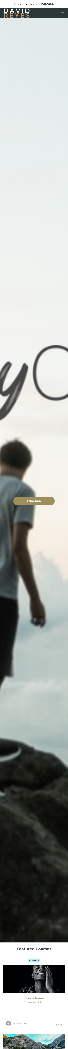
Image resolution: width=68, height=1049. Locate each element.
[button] (63, 13)
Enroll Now (34, 501)
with (27, 4)
